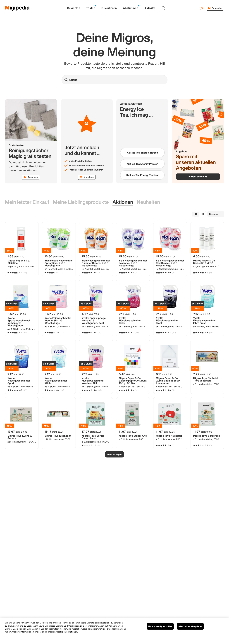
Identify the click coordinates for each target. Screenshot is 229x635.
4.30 (201, 256)
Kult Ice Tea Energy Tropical (142, 175)
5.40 (126, 374)
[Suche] (163, 8)
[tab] (27, 202)
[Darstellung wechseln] (202, 8)
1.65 (15, 256)
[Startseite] (17, 8)
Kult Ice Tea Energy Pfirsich (142, 164)
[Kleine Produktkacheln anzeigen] (196, 214)
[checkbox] (142, 152)
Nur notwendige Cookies (160, 626)
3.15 (164, 374)
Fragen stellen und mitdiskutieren (86, 170)
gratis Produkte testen (80, 161)
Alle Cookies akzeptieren (190, 626)
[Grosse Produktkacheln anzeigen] (202, 214)
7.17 (127, 314)
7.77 (202, 374)
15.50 (54, 256)
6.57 (16, 314)
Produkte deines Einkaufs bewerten (87, 165)
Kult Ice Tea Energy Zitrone (142, 152)
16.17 (54, 431)
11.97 (128, 431)
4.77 (90, 314)
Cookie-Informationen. (67, 631)
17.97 (17, 431)
